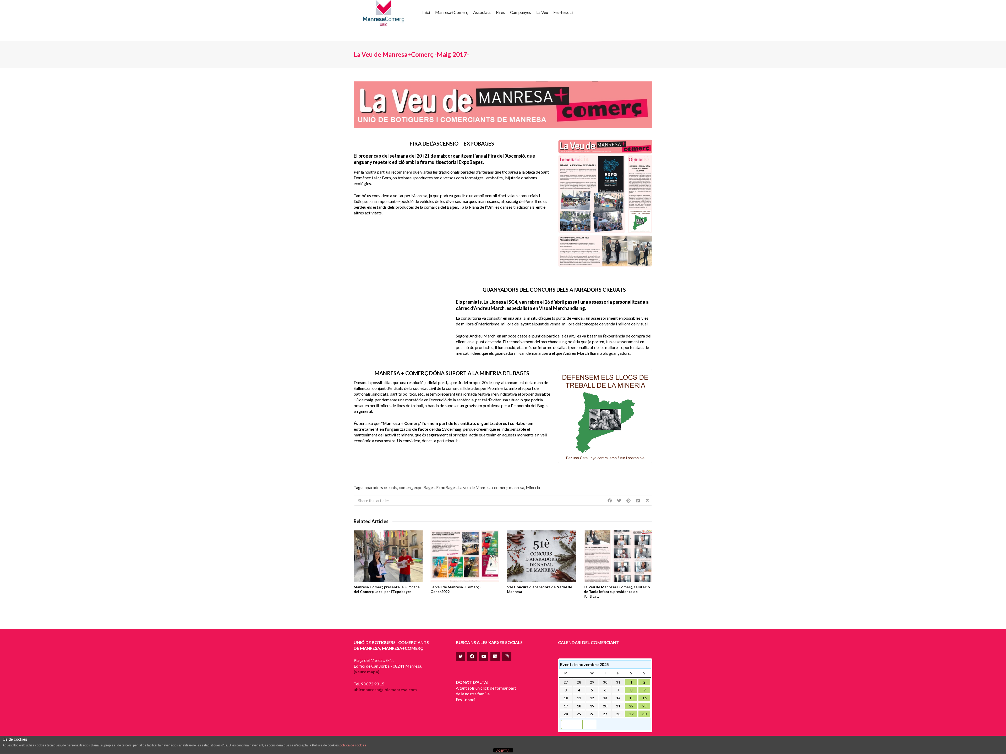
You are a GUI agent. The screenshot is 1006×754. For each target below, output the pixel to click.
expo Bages (424, 487)
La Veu (542, 12)
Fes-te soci (563, 12)
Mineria (533, 487)
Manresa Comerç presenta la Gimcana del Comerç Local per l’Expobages (387, 589)
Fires (500, 12)
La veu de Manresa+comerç (482, 487)
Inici (426, 12)
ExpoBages (446, 487)
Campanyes (520, 12)
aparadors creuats (381, 487)
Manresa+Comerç (451, 12)
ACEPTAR (503, 750)
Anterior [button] (573, 724)
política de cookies (353, 745)
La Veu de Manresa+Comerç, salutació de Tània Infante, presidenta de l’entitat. (617, 591)
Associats (482, 12)
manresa (516, 487)
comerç (405, 487)
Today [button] (589, 724)
